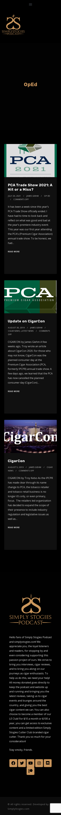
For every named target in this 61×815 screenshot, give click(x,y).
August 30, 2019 (16, 327)
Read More (14, 251)
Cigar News (14, 331)
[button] (30, 4)
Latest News (27, 331)
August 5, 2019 (15, 467)
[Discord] (48, 763)
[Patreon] (30, 771)
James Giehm (32, 196)
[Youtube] (30, 763)
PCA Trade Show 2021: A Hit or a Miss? (30, 187)
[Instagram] (39, 763)
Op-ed (47, 196)
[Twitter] (22, 763)
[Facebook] (13, 763)
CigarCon (16, 461)
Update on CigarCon (26, 321)
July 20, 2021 (14, 196)
